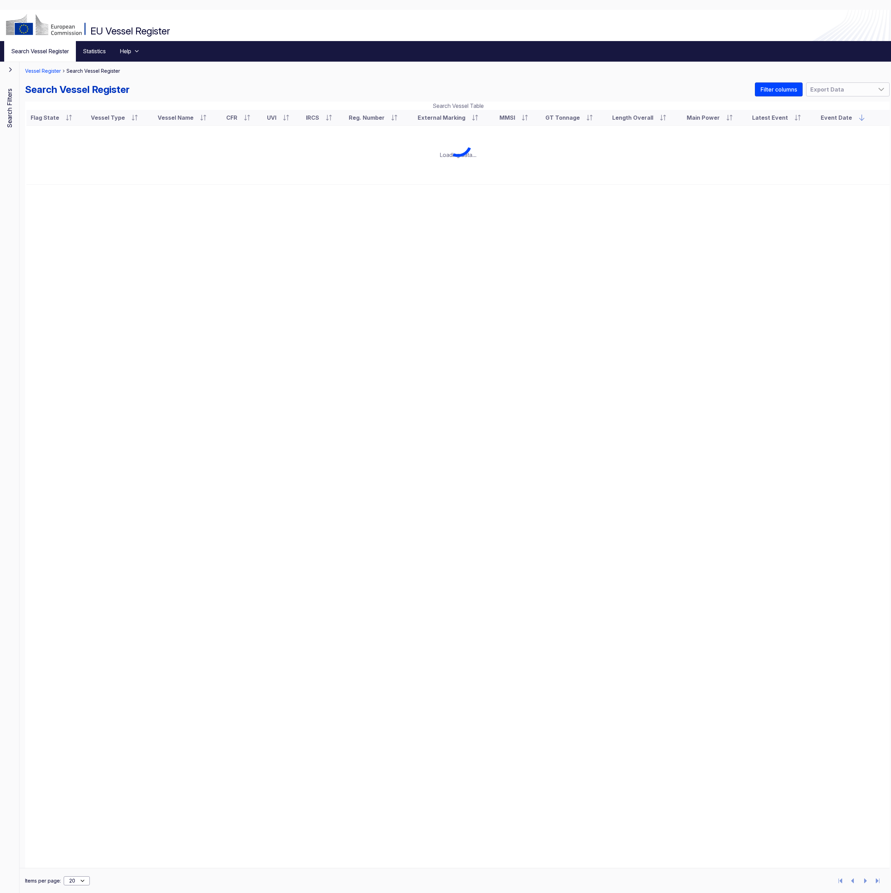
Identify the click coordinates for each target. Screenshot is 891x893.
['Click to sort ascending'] (69, 118)
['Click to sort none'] (862, 118)
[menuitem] (40, 51)
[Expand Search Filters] (10, 69)
